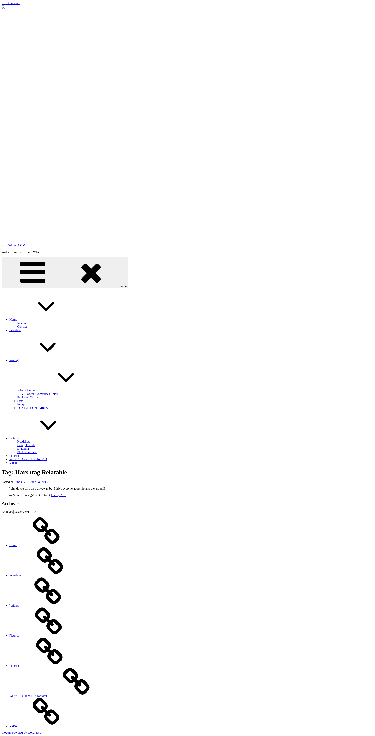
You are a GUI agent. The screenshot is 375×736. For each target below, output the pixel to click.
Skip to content (11, 3)
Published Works (27, 397)
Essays (21, 404)
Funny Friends (26, 445)
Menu (123, 286)
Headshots (23, 441)
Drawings (23, 448)
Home (13, 319)
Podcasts (14, 455)
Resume (22, 323)
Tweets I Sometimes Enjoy (41, 393)
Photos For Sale (27, 452)
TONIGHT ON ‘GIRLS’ (33, 408)
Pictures (14, 438)
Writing (14, 360)
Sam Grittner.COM (13, 245)
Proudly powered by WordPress (21, 732)
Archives (7, 511)
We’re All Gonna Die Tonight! (28, 459)
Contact (22, 326)
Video (13, 462)
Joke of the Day (27, 390)
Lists (20, 401)
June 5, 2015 (58, 495)
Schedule (15, 330)
